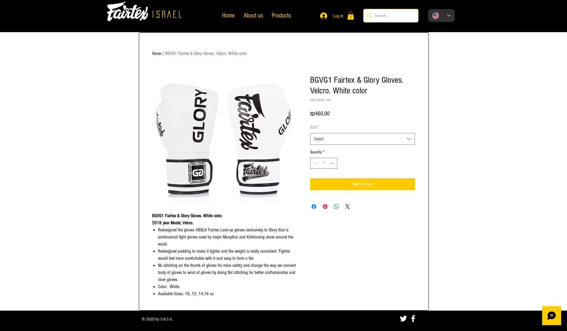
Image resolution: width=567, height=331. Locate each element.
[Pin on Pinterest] (325, 206)
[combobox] (362, 139)
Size (315, 127)
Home (156, 53)
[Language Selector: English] (441, 15)
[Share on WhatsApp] (336, 206)
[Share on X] (347, 206)
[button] (350, 16)
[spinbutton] (323, 163)
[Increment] (332, 163)
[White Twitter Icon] (403, 318)
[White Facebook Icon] (413, 318)
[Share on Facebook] (313, 206)
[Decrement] (314, 163)
